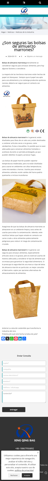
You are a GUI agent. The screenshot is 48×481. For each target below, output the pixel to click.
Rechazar (14, 475)
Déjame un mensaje (34, 56)
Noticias (11, 32)
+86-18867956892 (24, 448)
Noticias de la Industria (25, 32)
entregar (14, 409)
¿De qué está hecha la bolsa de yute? (23, 334)
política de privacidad (24, 470)
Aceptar (27, 475)
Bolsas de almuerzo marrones (13, 63)
